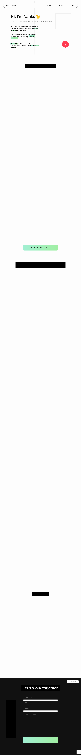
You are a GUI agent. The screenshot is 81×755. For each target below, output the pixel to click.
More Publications (40, 247)
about (49, 5)
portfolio (60, 5)
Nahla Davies (11, 5)
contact (71, 5)
